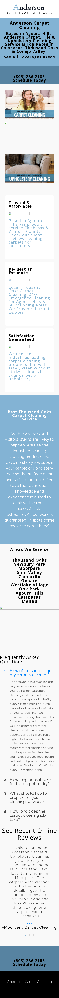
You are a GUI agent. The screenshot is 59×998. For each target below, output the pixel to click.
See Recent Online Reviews (29, 834)
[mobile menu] (55, 5)
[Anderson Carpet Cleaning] (29, 9)
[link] (29, 104)
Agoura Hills (29, 593)
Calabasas (29, 597)
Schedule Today (29, 78)
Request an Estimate (21, 270)
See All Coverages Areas (29, 57)
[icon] (30, 988)
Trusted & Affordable (20, 204)
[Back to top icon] (29, 977)
